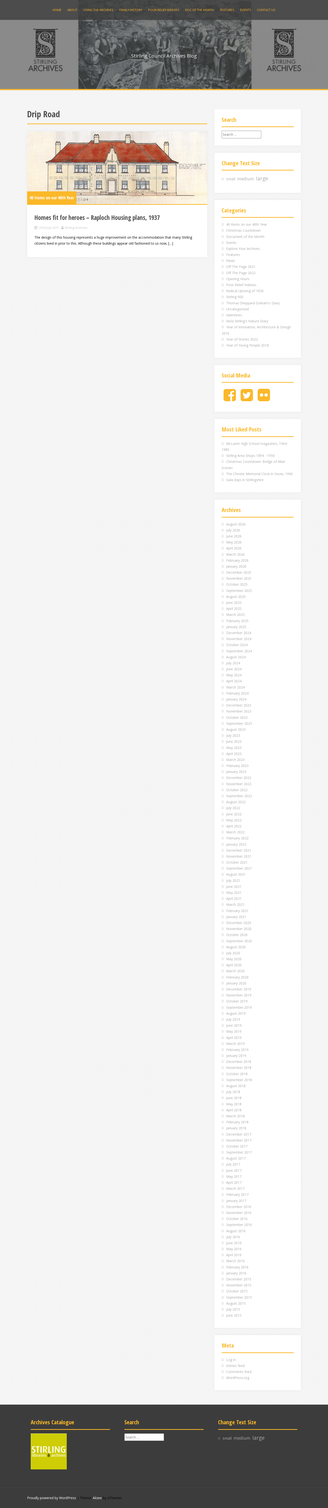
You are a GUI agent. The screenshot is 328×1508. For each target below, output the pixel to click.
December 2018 (238, 1061)
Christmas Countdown (243, 230)
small (230, 179)
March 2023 (235, 759)
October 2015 (237, 1291)
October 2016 (237, 1218)
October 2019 (237, 1001)
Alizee (97, 1498)
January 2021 (236, 916)
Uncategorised (237, 309)
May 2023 (234, 747)
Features (227, 10)
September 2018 (239, 1080)
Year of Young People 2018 (247, 345)
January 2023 (236, 771)
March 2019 (235, 1043)
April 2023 (234, 753)
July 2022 (233, 808)
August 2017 (236, 1158)
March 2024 (235, 687)
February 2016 (237, 1267)
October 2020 (237, 934)
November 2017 (238, 1140)
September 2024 (239, 651)
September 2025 (239, 590)
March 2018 (235, 1116)
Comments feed (238, 1371)
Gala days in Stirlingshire (245, 479)
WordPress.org (237, 1377)
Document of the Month (245, 236)
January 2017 (236, 1200)
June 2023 (234, 741)
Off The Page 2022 (240, 273)
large (262, 178)
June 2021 (234, 886)
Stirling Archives (75, 227)
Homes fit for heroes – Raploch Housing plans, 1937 (97, 217)
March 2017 (235, 1188)
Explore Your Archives (243, 248)
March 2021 (235, 904)
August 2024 (236, 657)
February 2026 (237, 560)
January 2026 (236, 566)
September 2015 (239, 1297)
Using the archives (98, 10)
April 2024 (234, 681)
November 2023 (238, 711)
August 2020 (236, 947)
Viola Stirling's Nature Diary (247, 321)
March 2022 (235, 832)
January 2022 (236, 844)
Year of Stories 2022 (242, 339)
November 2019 (238, 995)
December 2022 (238, 777)
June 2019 (234, 1025)
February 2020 (237, 977)
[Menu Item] (230, 399)
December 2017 (238, 1134)
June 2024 (234, 669)
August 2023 (236, 729)
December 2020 (238, 922)
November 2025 (238, 578)
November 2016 (238, 1212)
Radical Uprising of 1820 (245, 291)
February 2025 (237, 621)
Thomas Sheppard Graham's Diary (253, 303)
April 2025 (234, 608)
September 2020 (239, 941)
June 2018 (234, 1098)
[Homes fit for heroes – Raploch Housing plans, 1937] (117, 167)
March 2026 (235, 554)
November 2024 (238, 638)
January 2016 (236, 1273)
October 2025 (237, 584)
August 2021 (236, 874)
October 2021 (237, 862)
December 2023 (238, 705)
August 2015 (236, 1303)
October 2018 (237, 1074)
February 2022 (237, 838)
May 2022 (234, 820)
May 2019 (234, 1031)
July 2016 (233, 1237)
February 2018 (237, 1122)
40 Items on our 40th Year (52, 197)
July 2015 (233, 1309)
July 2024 (233, 663)
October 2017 (237, 1146)
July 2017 (233, 1164)
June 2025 (234, 602)
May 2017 (234, 1176)
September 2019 (239, 1007)
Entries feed (235, 1365)
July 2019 (233, 1019)
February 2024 (237, 693)
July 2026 (233, 530)
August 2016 (236, 1231)
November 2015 (238, 1285)
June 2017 (234, 1170)
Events (245, 10)
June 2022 (234, 814)
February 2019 (237, 1049)
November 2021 (238, 856)
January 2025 (236, 626)
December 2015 (238, 1279)
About (72, 10)
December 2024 (238, 632)
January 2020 (236, 983)
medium (245, 179)
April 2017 (234, 1182)
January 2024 (236, 699)
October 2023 (237, 717)
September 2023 (239, 723)
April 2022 (234, 826)
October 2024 (237, 644)
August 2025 (236, 596)
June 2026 (234, 536)
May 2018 (234, 1104)
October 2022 (237, 790)
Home (57, 10)
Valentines (234, 315)
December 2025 (238, 572)
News (230, 260)
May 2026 (234, 542)
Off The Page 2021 (240, 266)
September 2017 (239, 1152)
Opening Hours (237, 279)
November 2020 (238, 928)
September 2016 (239, 1224)
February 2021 (237, 910)
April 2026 (234, 548)
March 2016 (235, 1261)
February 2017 (237, 1194)
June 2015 (234, 1315)
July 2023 (233, 735)
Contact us (266, 10)
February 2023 (237, 765)
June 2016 (234, 1243)
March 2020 (235, 971)
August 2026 (236, 524)
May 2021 (234, 892)
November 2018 (238, 1067)
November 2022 (238, 784)
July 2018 (233, 1092)
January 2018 (236, 1128)
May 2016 (234, 1249)
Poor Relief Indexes (163, 10)
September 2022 (239, 796)
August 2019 (236, 1013)
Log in (231, 1359)
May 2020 (234, 959)
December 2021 (238, 850)
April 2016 (234, 1255)
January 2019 (236, 1055)
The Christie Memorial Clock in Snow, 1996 (259, 473)
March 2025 (235, 614)
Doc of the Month (199, 10)
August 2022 (236, 802)
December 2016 (238, 1206)
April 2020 (234, 965)
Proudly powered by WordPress (51, 1498)
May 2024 (234, 675)
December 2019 (238, 989)
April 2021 (234, 898)
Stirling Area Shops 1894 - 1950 (250, 455)
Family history (130, 10)
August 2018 (236, 1086)
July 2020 (233, 953)
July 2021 (233, 880)
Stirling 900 (234, 297)
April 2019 (234, 1037)
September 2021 (239, 868)
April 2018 (234, 1110)
